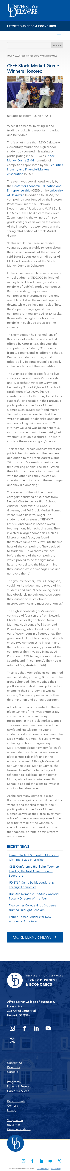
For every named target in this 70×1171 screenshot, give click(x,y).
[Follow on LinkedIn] (36, 1028)
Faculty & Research (20, 1086)
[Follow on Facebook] (24, 1028)
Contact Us (14, 1062)
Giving (11, 1110)
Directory (13, 1067)
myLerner (13, 1124)
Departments (16, 1101)
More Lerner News (32, 936)
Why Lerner (15, 1120)
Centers (12, 1105)
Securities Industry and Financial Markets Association (35, 169)
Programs (14, 1082)
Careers (12, 1071)
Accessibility (56, 1168)
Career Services (18, 1091)
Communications (19, 1129)
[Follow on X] (12, 1040)
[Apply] (22, 15)
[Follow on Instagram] (12, 1028)
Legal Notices (43, 1168)
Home (9, 56)
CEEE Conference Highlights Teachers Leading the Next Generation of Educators (34, 871)
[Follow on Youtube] (48, 1028)
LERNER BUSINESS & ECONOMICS (31, 26)
